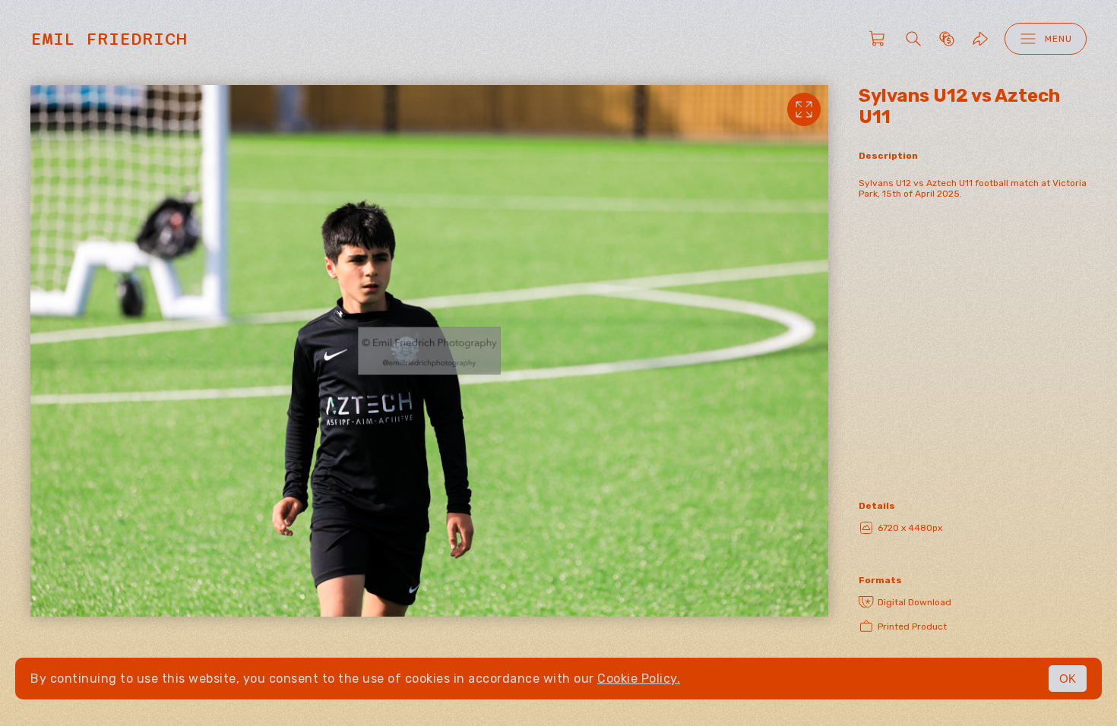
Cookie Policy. (638, 678)
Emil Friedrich (108, 39)
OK (1067, 678)
